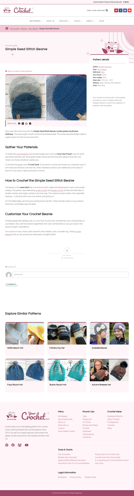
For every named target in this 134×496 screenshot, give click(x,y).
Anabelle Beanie (99, 348)
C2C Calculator (64, 454)
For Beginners (113, 422)
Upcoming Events (65, 419)
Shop (101, 21)
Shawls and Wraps (90, 425)
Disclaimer (62, 477)
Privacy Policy (75, 477)
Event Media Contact (66, 431)
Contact (61, 428)
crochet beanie (22, 154)
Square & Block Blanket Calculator (72, 460)
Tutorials (111, 425)
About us (61, 422)
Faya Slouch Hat (15, 385)
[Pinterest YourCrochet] (6, 445)
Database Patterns (115, 416)
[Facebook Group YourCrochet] (20, 445)
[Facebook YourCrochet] (13, 445)
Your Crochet (14, 29)
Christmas (87, 437)
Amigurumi (87, 419)
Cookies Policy (90, 477)
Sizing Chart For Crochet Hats (107, 454)
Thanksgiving (88, 434)
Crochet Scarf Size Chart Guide (107, 457)
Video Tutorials (113, 419)
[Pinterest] (116, 10)
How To (50, 21)
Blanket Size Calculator (67, 457)
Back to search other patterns (20, 71)
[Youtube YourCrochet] (26, 445)
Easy (103, 72)
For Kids (86, 428)
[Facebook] (120, 10)
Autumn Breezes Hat (101, 385)
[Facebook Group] (125, 10)
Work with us (63, 425)
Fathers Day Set (57, 348)
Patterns (24, 29)
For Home (87, 422)
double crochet (57, 190)
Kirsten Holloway (105, 67)
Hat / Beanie (33, 29)
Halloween (87, 431)
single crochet (41, 190)
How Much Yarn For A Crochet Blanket (73, 463)
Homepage (62, 416)
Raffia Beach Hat (15, 348)
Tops (85, 416)
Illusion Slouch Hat (58, 385)
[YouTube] (129, 10)
